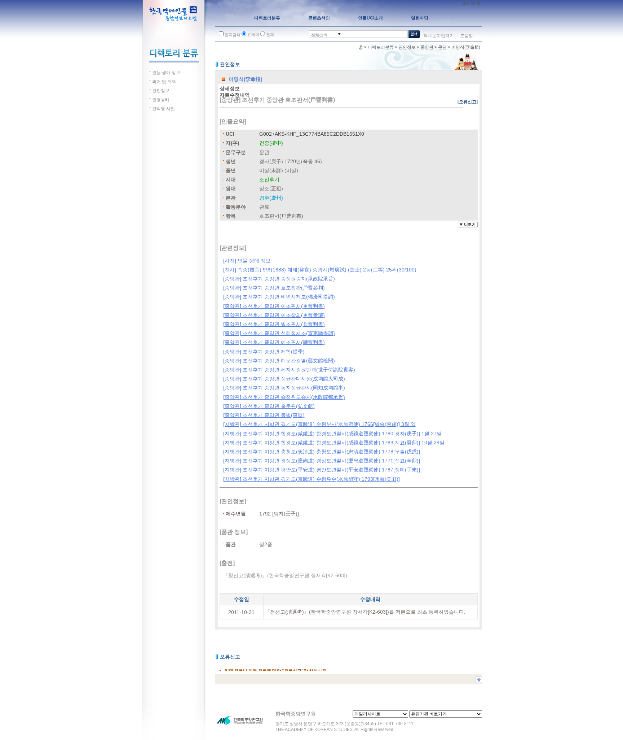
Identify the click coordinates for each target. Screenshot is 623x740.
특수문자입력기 (439, 35)
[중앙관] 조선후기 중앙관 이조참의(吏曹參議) (274, 315)
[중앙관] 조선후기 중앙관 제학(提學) (264, 351)
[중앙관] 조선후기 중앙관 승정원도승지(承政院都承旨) (284, 397)
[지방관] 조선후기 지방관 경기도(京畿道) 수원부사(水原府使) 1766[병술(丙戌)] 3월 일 (319, 424)
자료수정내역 (235, 95)
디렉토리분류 (381, 47)
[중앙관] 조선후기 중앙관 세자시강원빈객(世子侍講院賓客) (289, 370)
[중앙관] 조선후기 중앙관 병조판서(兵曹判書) (274, 324)
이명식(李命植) (465, 47)
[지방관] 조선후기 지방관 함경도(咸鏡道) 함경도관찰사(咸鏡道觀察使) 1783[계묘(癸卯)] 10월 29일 (334, 442)
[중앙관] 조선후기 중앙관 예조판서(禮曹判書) (274, 342)
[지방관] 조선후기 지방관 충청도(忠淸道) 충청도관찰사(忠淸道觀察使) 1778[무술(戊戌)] (321, 451)
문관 (442, 47)
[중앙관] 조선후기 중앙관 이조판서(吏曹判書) (274, 306)
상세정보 (230, 88)
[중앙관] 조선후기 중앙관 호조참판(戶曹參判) (274, 288)
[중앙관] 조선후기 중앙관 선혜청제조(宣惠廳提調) (279, 333)
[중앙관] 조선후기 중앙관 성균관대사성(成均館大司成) (284, 379)
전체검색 (319, 35)
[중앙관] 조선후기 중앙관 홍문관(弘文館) (269, 406)
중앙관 (426, 47)
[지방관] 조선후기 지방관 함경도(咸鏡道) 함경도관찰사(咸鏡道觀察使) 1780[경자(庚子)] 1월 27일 (332, 433)
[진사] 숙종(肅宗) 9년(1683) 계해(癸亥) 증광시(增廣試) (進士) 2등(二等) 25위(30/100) (319, 270)
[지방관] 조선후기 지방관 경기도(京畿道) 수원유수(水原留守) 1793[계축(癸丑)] (311, 479)
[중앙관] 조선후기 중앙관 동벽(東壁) (264, 415)
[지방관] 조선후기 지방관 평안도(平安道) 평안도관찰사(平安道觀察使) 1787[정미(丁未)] (321, 470)
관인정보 (407, 47)
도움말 (466, 35)
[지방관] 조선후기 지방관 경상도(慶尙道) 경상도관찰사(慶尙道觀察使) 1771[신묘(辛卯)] (321, 460)
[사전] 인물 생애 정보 (247, 261)
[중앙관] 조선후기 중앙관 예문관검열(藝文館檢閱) (279, 361)
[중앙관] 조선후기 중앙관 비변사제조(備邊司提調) (279, 297)
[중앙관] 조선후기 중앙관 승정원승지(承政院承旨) (279, 279)
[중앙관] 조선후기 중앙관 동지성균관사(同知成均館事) (284, 388)
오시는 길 (471, 2)
